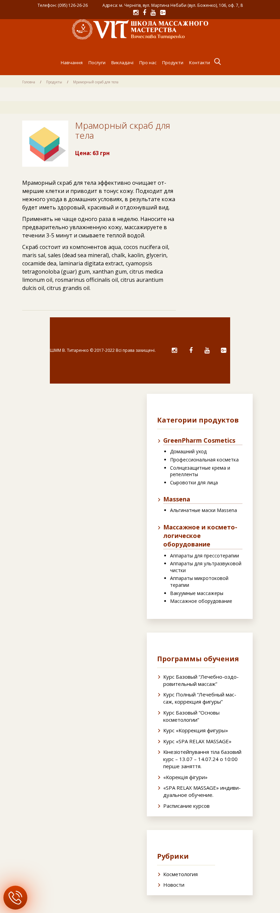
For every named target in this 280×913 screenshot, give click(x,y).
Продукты (54, 82)
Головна (28, 82)
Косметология (180, 874)
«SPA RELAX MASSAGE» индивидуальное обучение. (202, 791)
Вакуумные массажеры (196, 593)
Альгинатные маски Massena (203, 510)
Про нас (147, 62)
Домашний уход (188, 451)
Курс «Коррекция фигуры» (195, 730)
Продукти (172, 62)
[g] (223, 350)
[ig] (174, 350)
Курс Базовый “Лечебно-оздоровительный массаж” (201, 680)
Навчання (72, 62)
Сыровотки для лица (194, 482)
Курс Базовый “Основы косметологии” (191, 716)
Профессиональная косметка (204, 459)
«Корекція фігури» (185, 777)
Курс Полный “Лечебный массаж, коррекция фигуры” (199, 698)
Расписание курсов (186, 805)
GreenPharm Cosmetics (199, 440)
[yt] (207, 350)
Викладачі (122, 62)
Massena (176, 499)
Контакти (199, 62)
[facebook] (190, 350)
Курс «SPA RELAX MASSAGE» (197, 741)
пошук (217, 61)
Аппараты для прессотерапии (204, 555)
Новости (173, 884)
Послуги (97, 62)
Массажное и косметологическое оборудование (200, 535)
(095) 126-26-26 (73, 5)
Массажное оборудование (201, 601)
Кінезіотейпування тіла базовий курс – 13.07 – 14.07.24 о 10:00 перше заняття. (202, 759)
